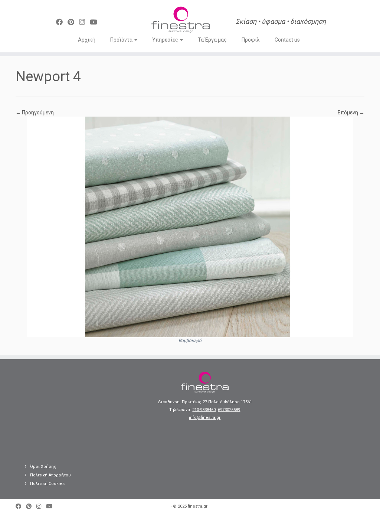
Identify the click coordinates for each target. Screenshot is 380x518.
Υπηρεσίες (165, 40)
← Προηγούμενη (35, 112)
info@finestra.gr (204, 417)
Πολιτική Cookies (47, 483)
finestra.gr (197, 506)
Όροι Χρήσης (43, 466)
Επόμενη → (351, 112)
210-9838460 (204, 409)
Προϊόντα (122, 40)
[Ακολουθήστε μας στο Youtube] (96, 22)
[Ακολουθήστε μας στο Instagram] (84, 22)
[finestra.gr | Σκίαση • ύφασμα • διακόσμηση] (181, 20)
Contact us (287, 40)
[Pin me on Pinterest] (73, 22)
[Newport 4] (190, 226)
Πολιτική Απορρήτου (50, 475)
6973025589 (229, 409)
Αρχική (86, 40)
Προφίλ (251, 40)
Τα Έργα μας (212, 40)
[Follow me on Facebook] (62, 22)
